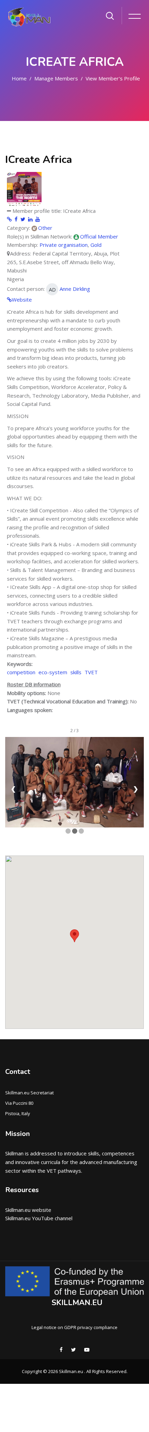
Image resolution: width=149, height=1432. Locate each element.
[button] (74, 936)
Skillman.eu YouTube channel (38, 1218)
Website (22, 299)
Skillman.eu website (28, 1209)
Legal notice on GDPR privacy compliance (74, 1327)
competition (21, 672)
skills (75, 672)
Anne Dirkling (69, 289)
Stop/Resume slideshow (74, 841)
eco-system (52, 672)
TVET (91, 672)
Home (19, 78)
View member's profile (113, 78)
